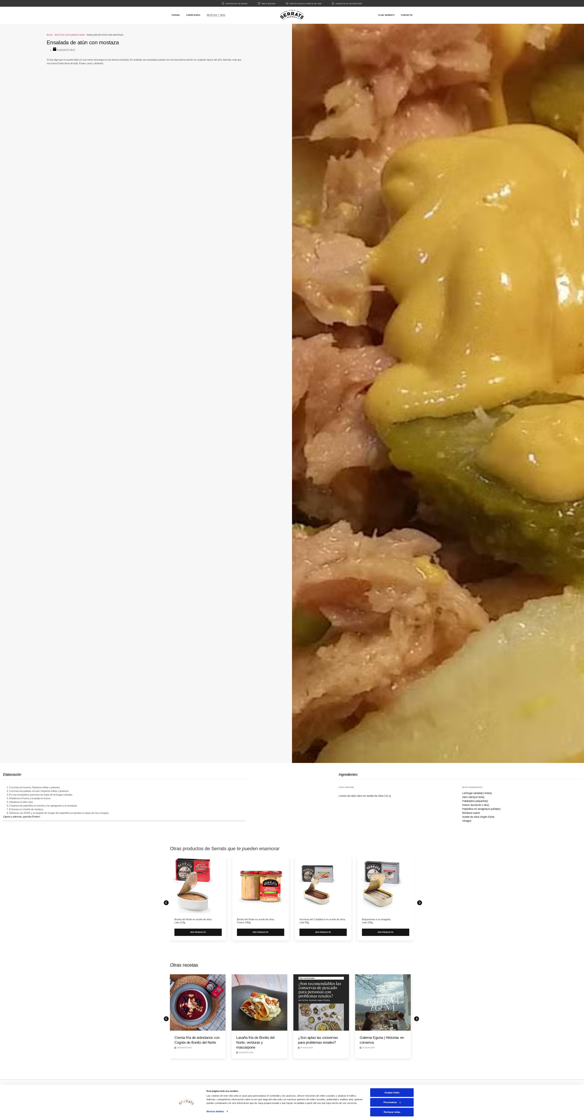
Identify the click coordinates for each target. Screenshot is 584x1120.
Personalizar (390, 1102)
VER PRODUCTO (198, 932)
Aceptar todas (391, 1092)
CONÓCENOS (193, 15)
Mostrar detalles (215, 1111)
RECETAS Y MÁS (216, 15)
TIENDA (175, 15)
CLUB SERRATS (386, 15)
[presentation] (165, 1017)
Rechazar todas (392, 1112)
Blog (50, 35)
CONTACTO (407, 15)
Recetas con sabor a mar (70, 35)
